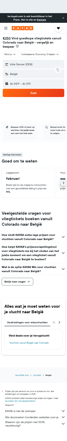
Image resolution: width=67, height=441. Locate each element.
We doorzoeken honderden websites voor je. (32, 417)
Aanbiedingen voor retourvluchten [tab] (27, 322)
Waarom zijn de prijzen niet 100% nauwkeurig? (25, 423)
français (41, 19)
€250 (7, 38)
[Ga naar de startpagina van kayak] (22, 28)
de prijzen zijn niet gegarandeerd (20, 401)
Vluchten (37, 375)
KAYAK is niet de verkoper (20, 411)
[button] (63, 18)
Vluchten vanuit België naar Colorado (29, 342)
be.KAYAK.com (22, 375)
